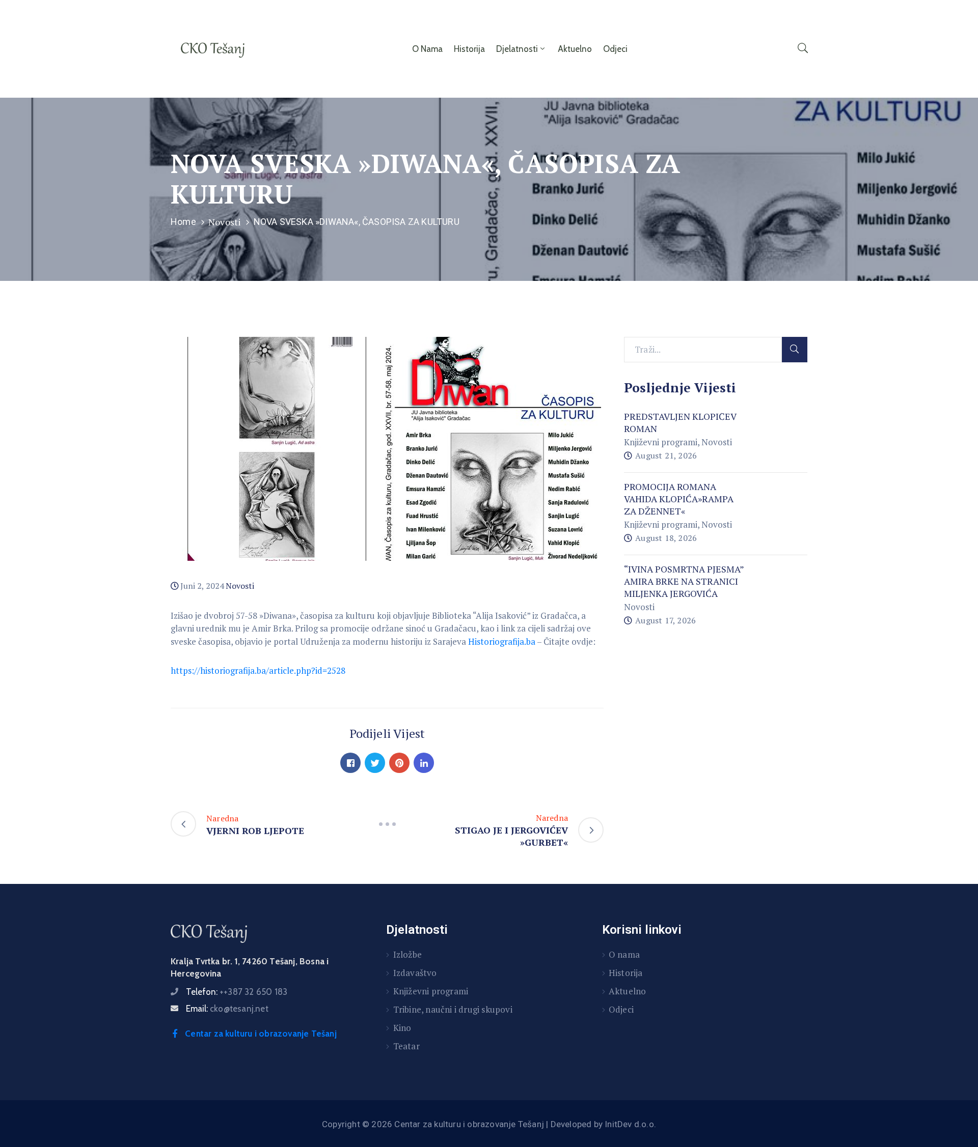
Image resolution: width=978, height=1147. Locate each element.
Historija (469, 49)
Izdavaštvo (415, 973)
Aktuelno (575, 49)
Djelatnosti (517, 49)
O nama (427, 49)
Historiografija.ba (501, 641)
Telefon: (236, 992)
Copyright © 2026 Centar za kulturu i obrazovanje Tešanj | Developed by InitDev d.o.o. (489, 1124)
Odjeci (615, 49)
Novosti (224, 222)
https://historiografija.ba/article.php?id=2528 (258, 670)
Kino (402, 1028)
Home (183, 221)
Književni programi (660, 442)
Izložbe (407, 954)
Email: (227, 1008)
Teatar (406, 1046)
